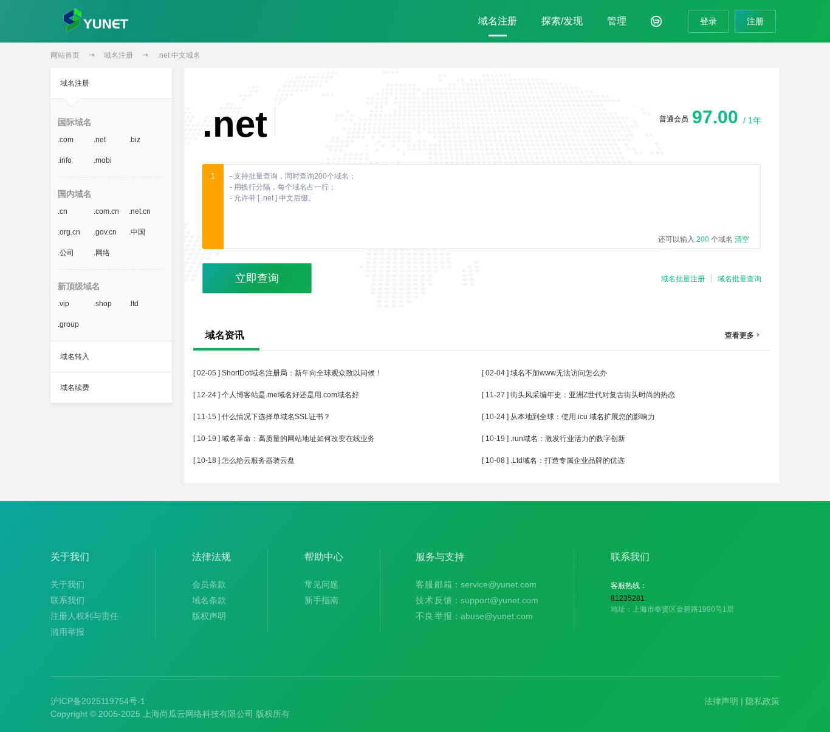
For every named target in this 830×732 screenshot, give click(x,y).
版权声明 (209, 616)
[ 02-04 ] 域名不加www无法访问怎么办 (544, 373)
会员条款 (209, 584)
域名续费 (74, 387)
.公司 (66, 252)
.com (66, 139)
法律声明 (721, 701)
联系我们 (67, 600)
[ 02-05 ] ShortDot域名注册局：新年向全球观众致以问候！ (287, 373)
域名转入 (74, 356)
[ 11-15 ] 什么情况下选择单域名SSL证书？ (262, 416)
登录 (708, 21)
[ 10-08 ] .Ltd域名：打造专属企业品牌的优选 (553, 460)
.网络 (102, 252)
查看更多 (743, 335)
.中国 (137, 232)
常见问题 (321, 584)
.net (100, 139)
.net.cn (140, 211)
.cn (62, 211)
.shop (103, 303)
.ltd (134, 303)
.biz (134, 139)
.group (68, 324)
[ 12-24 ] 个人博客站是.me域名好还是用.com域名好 (276, 395)
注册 (755, 21)
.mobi (103, 160)
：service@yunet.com (476, 584)
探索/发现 (562, 21)
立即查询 (257, 278)
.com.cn (106, 211)
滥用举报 (67, 632)
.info (65, 160)
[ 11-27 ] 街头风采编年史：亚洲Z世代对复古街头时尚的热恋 (578, 395)
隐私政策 (763, 701)
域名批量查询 (739, 279)
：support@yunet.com (477, 600)
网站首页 (65, 55)
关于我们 (67, 584)
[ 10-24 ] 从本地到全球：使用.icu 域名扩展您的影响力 (568, 416)
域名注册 (497, 21)
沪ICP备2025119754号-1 (97, 701)
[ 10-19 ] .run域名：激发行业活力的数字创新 (553, 438)
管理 (616, 21)
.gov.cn (105, 232)
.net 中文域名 (179, 55)
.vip (63, 303)
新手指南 (321, 600)
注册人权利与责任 (84, 616)
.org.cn (69, 232)
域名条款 (209, 600)
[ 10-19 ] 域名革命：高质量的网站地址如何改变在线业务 (284, 438)
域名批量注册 (683, 279)
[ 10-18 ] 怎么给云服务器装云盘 (244, 460)
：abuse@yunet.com (474, 616)
